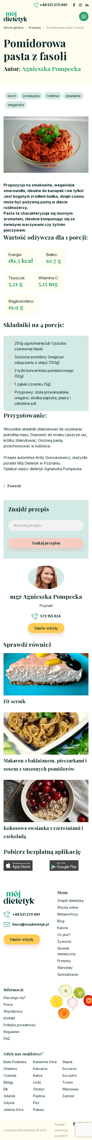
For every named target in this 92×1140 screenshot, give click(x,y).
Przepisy (35, 27)
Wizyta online (67, 907)
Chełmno (10, 1069)
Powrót (13, 485)
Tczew (67, 1082)
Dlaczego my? (15, 998)
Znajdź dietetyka (70, 901)
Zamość (68, 1096)
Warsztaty (65, 968)
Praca (8, 1004)
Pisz (36, 1103)
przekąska (31, 96)
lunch (12, 96)
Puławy (38, 1110)
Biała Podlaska (15, 1062)
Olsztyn (39, 1089)
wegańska (16, 105)
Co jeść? (64, 935)
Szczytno (69, 1075)
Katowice (40, 1069)
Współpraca (13, 1011)
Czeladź (10, 1075)
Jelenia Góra (13, 1110)
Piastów (39, 1096)
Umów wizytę (46, 628)
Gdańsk (9, 1096)
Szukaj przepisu (46, 542)
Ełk (6, 1089)
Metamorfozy (67, 914)
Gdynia (9, 1103)
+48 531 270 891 (53, 5)
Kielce (38, 1075)
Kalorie (62, 928)
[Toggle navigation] (83, 16)
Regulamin (12, 1032)
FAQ (7, 1039)
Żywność (64, 941)
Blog (60, 921)
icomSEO (60, 1136)
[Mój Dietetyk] (15, 17)
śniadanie (73, 96)
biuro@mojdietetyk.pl (30, 924)
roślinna (53, 96)
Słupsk (67, 1062)
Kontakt (9, 1018)
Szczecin (69, 1069)
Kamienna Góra (45, 1062)
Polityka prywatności (20, 1025)
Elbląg (8, 1082)
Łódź (37, 1082)
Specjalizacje (67, 974)
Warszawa (70, 1089)
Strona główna (13, 27)
